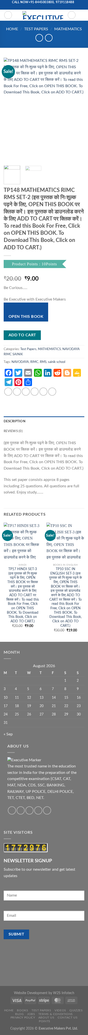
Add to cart (22, 335)
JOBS (31, 1014)
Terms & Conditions (55, 1014)
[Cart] (81, 15)
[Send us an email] (41, 7)
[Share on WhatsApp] (8, 392)
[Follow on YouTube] (51, 7)
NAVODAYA (20, 361)
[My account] (72, 15)
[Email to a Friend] (35, 392)
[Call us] (46, 7)
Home (12, 29)
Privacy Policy (23, 1017)
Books (22, 1010)
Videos (60, 1010)
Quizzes (76, 1010)
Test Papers (36, 29)
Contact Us (67, 1017)
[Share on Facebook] (17, 392)
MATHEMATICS (68, 29)
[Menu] (8, 15)
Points (44, 1021)
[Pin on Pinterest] (43, 392)
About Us (46, 1017)
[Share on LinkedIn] (52, 392)
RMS (43, 361)
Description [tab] (14, 421)
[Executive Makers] (43, 15)
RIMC (34, 361)
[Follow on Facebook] (36, 7)
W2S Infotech (63, 993)
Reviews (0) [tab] (13, 431)
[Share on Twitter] (26, 392)
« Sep (8, 734)
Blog (19, 1014)
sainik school (56, 361)
